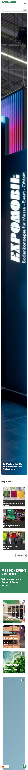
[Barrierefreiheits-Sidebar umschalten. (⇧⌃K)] (24, 766)
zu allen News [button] (20, 555)
